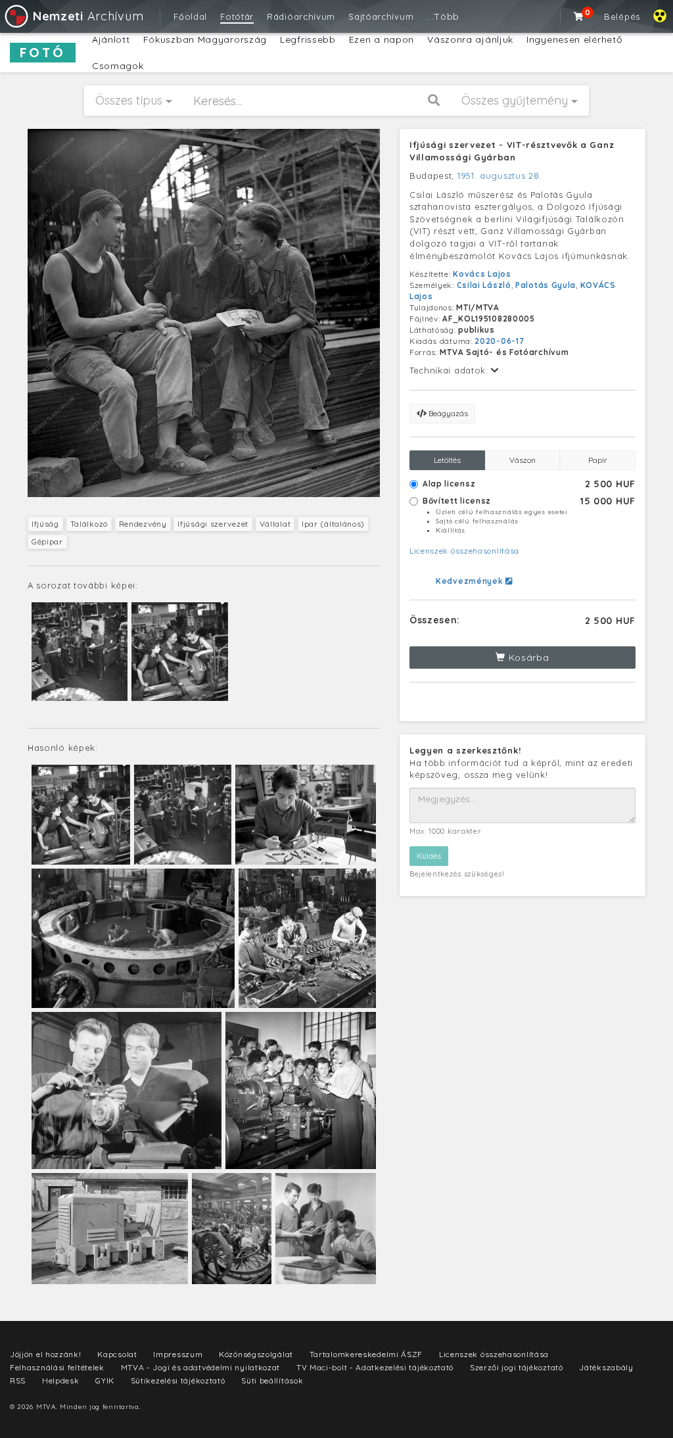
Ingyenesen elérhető (574, 39)
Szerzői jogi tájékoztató (516, 1367)
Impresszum (177, 1354)
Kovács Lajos (482, 274)
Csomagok (118, 66)
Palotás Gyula (545, 285)
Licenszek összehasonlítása (464, 551)
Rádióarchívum (301, 16)
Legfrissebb (308, 39)
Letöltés (447, 460)
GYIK (104, 1380)
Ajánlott (111, 39)
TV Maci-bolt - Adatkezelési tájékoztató (374, 1367)
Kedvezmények (470, 581)
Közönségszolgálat (256, 1354)
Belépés (622, 16)
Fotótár (237, 16)
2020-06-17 (499, 341)
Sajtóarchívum (380, 16)
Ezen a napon (381, 39)
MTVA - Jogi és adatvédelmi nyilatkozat (201, 1367)
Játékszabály (606, 1367)
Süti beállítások (272, 1380)
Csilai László (484, 285)
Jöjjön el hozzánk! (45, 1354)
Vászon (522, 460)
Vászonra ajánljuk (470, 39)
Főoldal (190, 16)
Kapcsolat (117, 1354)
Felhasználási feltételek (57, 1367)
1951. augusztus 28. (499, 175)
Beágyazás (447, 413)
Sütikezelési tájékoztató (178, 1380)
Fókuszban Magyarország (205, 39)
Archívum (88, 16)
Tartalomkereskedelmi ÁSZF (366, 1354)
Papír (597, 460)
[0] (579, 16)
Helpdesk (61, 1380)
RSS (18, 1380)
